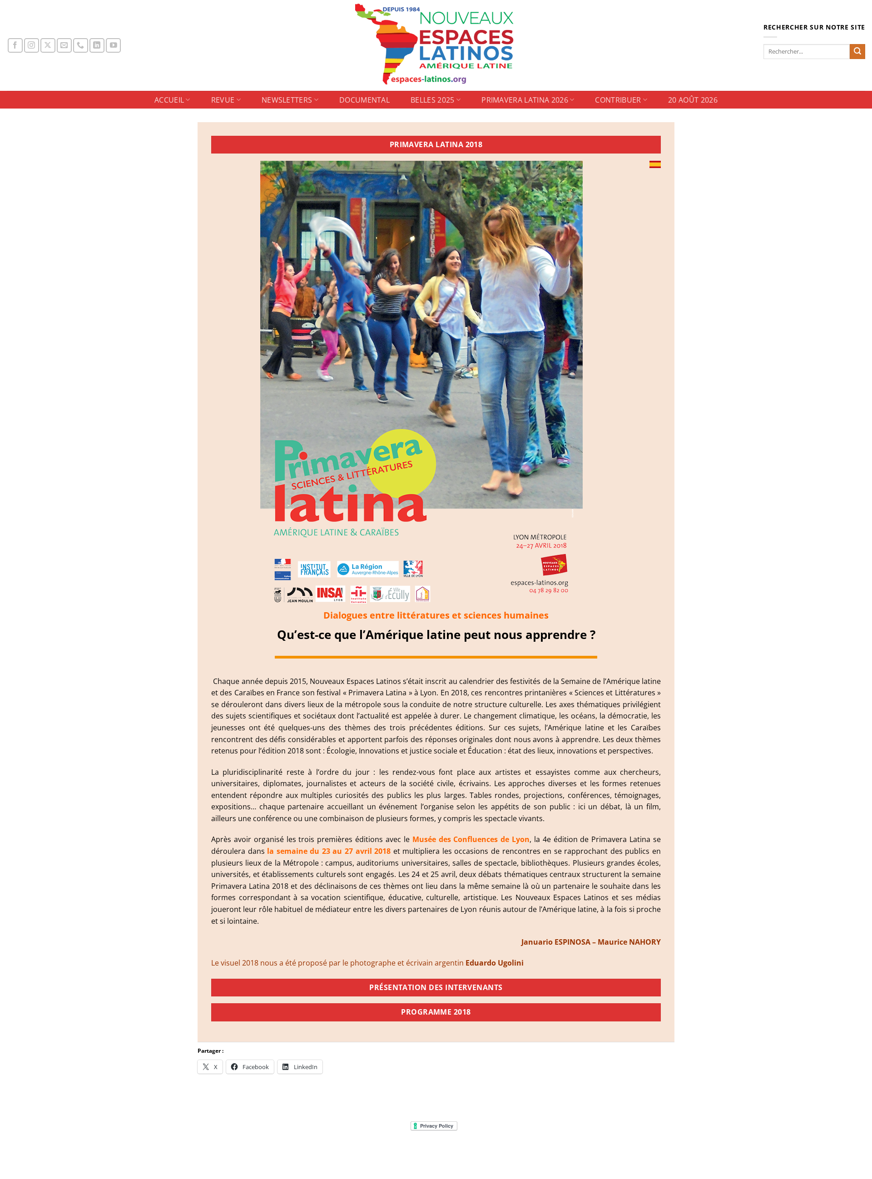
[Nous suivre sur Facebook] (15, 45)
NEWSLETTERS (287, 100)
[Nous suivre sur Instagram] (31, 45)
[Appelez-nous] (80, 45)
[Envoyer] (857, 51)
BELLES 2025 (433, 100)
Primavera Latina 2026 (524, 100)
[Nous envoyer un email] (64, 45)
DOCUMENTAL (364, 100)
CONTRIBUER (618, 100)
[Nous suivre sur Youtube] (113, 45)
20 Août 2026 (693, 100)
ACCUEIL (169, 100)
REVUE (223, 100)
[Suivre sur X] (47, 45)
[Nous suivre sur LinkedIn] (96, 45)
